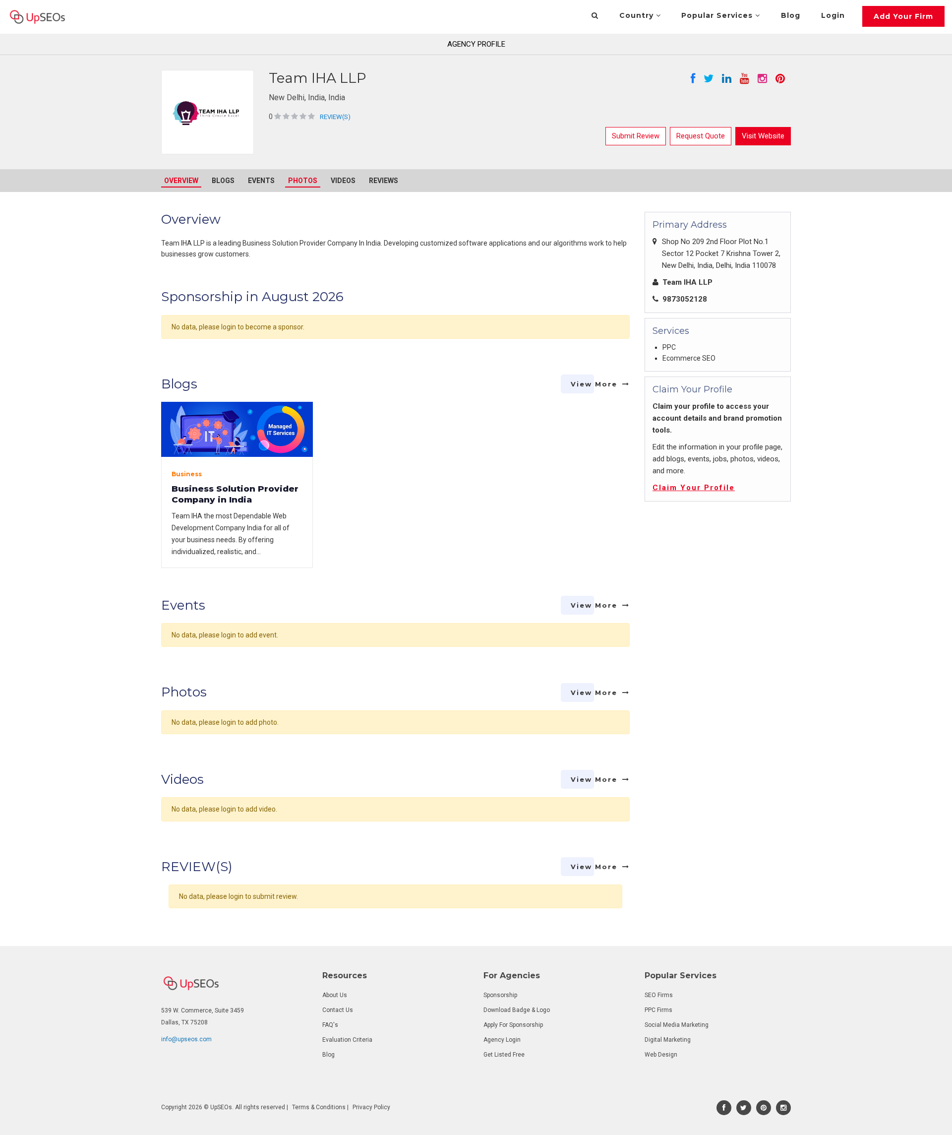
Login (833, 15)
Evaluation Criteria (347, 1039)
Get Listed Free (504, 1054)
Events (261, 181)
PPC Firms (658, 1010)
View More (594, 384)
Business (187, 474)
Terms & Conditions (319, 1107)
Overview (181, 181)
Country (637, 15)
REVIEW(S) (335, 117)
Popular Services (718, 15)
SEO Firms (659, 995)
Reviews (383, 181)
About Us (334, 995)
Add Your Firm (903, 16)
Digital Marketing (668, 1039)
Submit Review (635, 135)
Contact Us (337, 1010)
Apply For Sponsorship (513, 1024)
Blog (790, 15)
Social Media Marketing (677, 1024)
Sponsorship (500, 995)
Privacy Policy (371, 1107)
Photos (302, 181)
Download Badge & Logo (516, 1010)
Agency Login (502, 1039)
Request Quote (700, 135)
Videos (343, 181)
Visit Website (763, 135)
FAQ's (330, 1024)
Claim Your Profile (694, 487)
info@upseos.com (186, 1039)
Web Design (661, 1054)
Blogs (223, 181)
